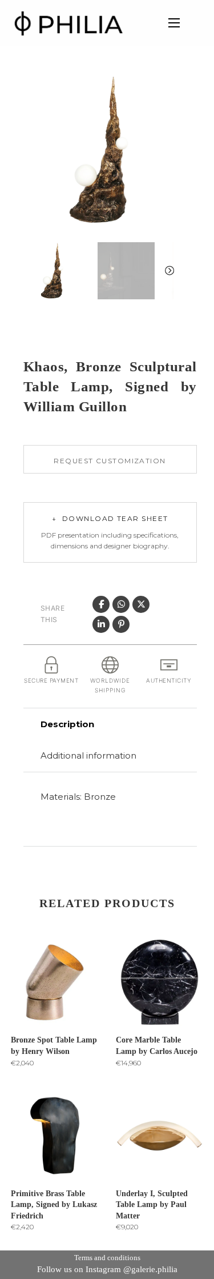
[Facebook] (101, 604)
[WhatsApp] (121, 604)
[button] (158, 90)
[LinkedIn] (101, 624)
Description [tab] (67, 724)
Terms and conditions (107, 1257)
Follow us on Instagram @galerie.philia (107, 1269)
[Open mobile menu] (174, 22)
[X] (141, 604)
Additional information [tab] (88, 755)
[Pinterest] (121, 624)
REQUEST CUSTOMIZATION (109, 460)
